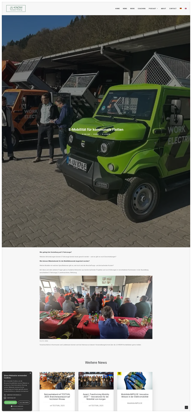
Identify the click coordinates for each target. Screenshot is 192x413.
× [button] (30, 373)
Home (117, 8)
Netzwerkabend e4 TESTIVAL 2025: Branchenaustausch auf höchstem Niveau (57, 396)
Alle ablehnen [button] (24, 402)
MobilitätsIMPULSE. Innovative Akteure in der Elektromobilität (134, 395)
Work (132, 8)
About (163, 8)
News (125, 8)
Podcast (152, 8)
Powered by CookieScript (17, 409)
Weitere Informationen (22, 391)
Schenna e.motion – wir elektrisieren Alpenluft (173, 395)
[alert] (17, 391)
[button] (17, 406)
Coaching (142, 8)
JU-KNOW (107, 134)
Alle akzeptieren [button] (10, 402)
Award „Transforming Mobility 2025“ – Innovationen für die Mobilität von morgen (96, 396)
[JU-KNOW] (15, 8)
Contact (173, 8)
